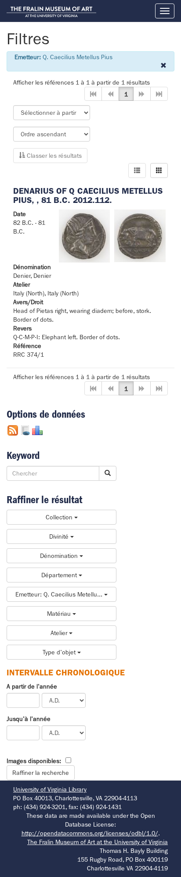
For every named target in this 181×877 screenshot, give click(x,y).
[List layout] (137, 170)
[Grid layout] (159, 170)
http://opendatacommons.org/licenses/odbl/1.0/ (90, 833)
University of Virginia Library (50, 789)
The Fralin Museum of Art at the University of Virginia (97, 842)
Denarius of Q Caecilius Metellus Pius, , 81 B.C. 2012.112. (88, 195)
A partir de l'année (32, 686)
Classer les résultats (53, 156)
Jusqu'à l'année (29, 719)
